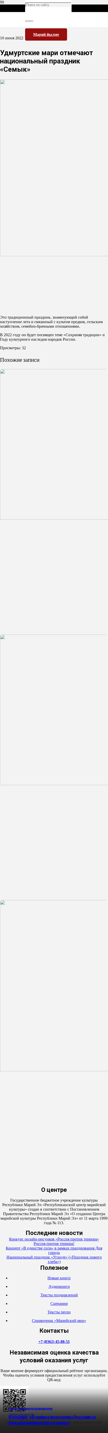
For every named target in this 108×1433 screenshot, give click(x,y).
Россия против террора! (54, 1243)
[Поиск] (27, 21)
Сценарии (59, 1303)
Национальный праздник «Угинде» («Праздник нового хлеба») (54, 1259)
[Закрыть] (31, 21)
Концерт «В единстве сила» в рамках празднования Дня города (52, 1420)
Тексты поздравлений (59, 1295)
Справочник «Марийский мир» (59, 1320)
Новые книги (59, 1278)
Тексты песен (59, 1312)
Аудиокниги (59, 1286)
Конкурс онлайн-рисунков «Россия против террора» (54, 1239)
